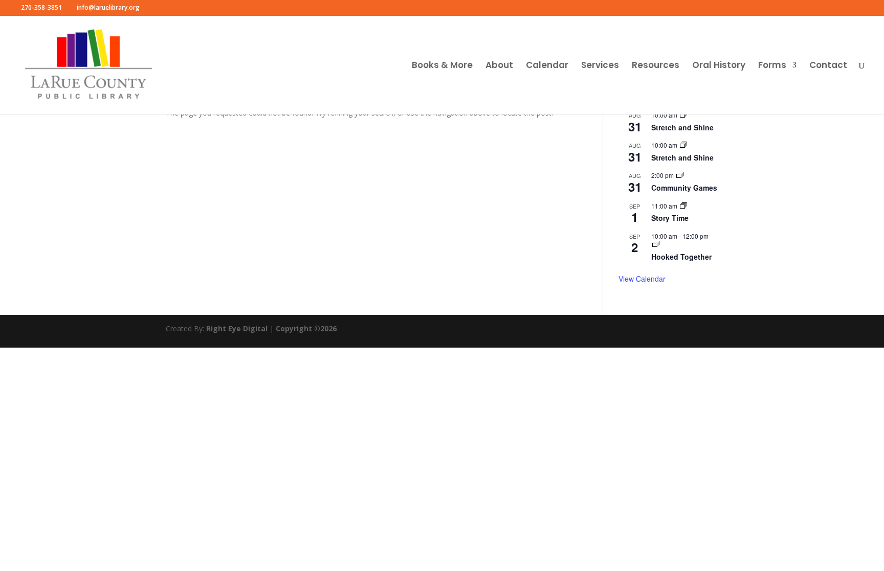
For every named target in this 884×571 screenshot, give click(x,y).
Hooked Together (681, 257)
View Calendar (642, 278)
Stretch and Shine (682, 127)
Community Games (684, 187)
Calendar (547, 66)
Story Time (670, 218)
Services (600, 66)
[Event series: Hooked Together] (655, 244)
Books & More (442, 66)
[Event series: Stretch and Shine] (683, 114)
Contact (828, 66)
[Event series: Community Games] (679, 175)
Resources (655, 66)
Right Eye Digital (237, 328)
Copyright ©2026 (306, 328)
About (499, 66)
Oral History (718, 66)
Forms (772, 66)
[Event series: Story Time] (683, 205)
